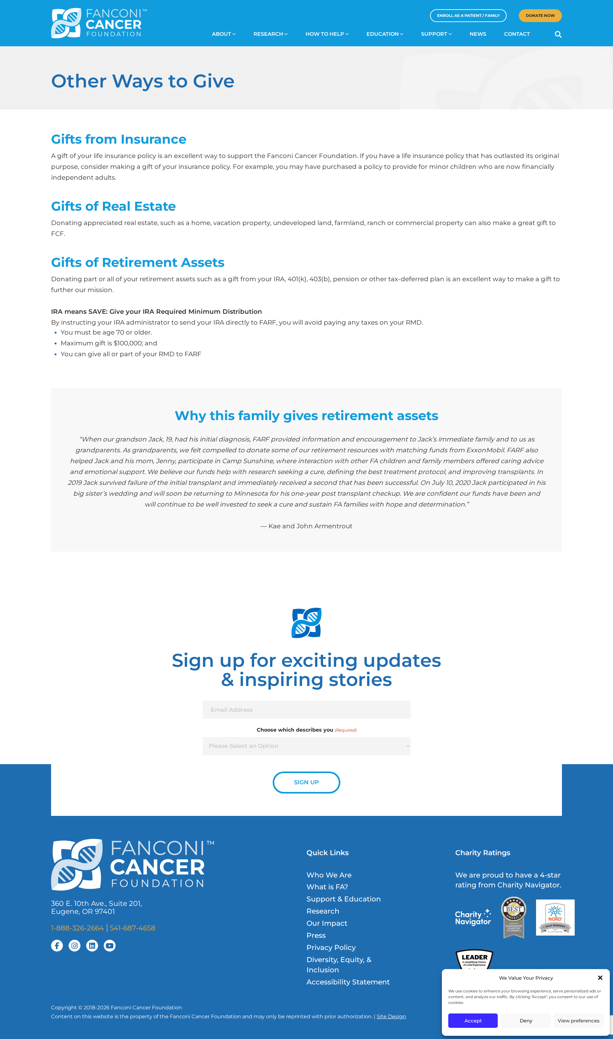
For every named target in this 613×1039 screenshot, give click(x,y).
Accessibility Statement (348, 982)
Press (316, 935)
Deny (526, 1021)
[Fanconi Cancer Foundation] (99, 23)
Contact (517, 34)
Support (434, 34)
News (478, 34)
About (221, 34)
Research (268, 34)
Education (383, 34)
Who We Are (329, 875)
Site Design (391, 1016)
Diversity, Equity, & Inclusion (338, 964)
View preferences (579, 1021)
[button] (600, 978)
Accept (473, 1021)
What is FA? (327, 887)
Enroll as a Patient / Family (468, 15)
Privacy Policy (331, 947)
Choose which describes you (306, 730)
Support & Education (343, 899)
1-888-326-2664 (77, 928)
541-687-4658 (132, 928)
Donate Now (540, 15)
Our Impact (326, 923)
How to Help (325, 34)
